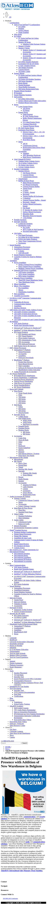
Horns (16, 105)
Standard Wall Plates (25, 512)
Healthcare (13, 640)
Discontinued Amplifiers (22, 557)
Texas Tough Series (25, 393)
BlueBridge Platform (21, 360)
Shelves (21, 450)
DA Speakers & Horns (22, 546)
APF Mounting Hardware (32, 155)
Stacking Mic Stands (25, 469)
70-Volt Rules (19, 675)
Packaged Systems (16, 608)
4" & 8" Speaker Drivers (26, 66)
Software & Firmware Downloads (30, 368)
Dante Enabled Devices (18, 530)
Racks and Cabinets (16, 389)
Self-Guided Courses (21, 708)
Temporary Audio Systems (23, 610)
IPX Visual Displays (25, 336)
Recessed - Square (29, 202)
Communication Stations (22, 304)
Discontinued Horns (21, 555)
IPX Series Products (21, 332)
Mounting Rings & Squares (32, 216)
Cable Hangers (28, 487)
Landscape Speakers (25, 223)
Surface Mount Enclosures (32, 212)
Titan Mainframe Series (26, 282)
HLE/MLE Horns (29, 140)
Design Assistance (16, 663)
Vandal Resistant (24, 85)
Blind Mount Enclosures (31, 183)
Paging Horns (23, 112)
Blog (11, 698)
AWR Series (27, 422)
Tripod (20, 467)
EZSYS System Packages (23, 611)
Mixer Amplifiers (20, 284)
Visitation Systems (20, 604)
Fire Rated (26, 208)
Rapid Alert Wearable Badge (24, 325)
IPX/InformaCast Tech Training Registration (29, 714)
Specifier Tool (19, 677)
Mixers (20, 290)
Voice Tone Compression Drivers (29, 241)
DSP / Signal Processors (18, 348)
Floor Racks (18, 391)
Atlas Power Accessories (22, 383)
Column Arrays (19, 548)
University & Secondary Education (22, 642)
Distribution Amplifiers (26, 292)
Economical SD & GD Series (28, 64)
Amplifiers (13, 261)
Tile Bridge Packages (25, 67)
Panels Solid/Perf (24, 448)
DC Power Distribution (22, 387)
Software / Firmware (17, 724)
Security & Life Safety (17, 613)
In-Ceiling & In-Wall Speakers (28, 237)
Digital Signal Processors (22, 534)
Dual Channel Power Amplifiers (29, 266)
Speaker (21, 481)
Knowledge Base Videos (22, 720)
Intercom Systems (16, 598)
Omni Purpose (28, 114)
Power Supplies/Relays (22, 385)
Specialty (21, 471)
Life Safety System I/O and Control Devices (29, 319)
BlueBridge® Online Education (29, 370)
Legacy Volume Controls (27, 506)
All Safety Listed (24, 71)
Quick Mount (27, 493)
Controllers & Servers (21, 302)
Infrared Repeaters (20, 526)
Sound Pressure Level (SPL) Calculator (27, 679)
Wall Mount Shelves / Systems (28, 454)
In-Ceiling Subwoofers (26, 99)
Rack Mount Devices (25, 364)
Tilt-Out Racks (23, 413)
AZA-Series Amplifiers (26, 274)
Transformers (22, 179)
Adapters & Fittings (29, 485)
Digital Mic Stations (21, 536)
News (12, 735)
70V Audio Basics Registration (24, 710)
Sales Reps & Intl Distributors (20, 733)
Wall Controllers (24, 366)
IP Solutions (14, 321)
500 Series (22, 399)
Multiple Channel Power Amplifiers (30, 268)
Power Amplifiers (20, 263)
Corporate (13, 638)
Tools (11, 671)
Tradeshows (18, 702)
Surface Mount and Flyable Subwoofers (32, 101)
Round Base (22, 465)
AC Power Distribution (18, 374)
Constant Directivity (30, 124)
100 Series (22, 403)
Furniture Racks (23, 428)
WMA (20, 407)
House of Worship (16, 646)
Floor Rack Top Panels (26, 455)
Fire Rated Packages (25, 235)
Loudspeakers (14, 23)
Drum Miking (27, 475)
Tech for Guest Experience (19, 657)
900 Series (26, 434)
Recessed (26, 194)
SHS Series (18, 34)
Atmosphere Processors (22, 247)
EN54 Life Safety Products (27, 239)
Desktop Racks (23, 430)
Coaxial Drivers (23, 69)
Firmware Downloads (25, 358)
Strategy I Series (24, 48)
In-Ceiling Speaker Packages (28, 62)
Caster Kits (22, 438)
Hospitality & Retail (16, 644)
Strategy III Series (24, 42)
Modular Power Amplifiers (23, 278)
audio (27, 842)
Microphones (18, 459)
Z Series (21, 251)
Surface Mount (23, 30)
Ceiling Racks (23, 416)
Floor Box (21, 510)
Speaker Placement (20, 673)
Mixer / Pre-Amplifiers (22, 286)
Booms (20, 477)
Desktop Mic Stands (30, 473)
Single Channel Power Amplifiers (30, 264)
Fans (20, 444)
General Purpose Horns (31, 126)
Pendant (21, 28)
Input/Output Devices (21, 544)
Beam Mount (22, 83)
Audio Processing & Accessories (25, 372)
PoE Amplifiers (19, 294)
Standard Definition (25, 516)
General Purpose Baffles (31, 186)
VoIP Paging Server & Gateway (25, 346)
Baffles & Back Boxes (26, 181)
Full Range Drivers (29, 173)
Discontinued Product (17, 552)
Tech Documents (15, 688)
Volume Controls (20, 498)
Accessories (22, 151)
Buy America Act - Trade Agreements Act (24, 550)
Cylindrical (26, 198)
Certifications (18, 696)
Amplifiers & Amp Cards (22, 538)
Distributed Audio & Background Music (23, 624)
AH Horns (26, 108)
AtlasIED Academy (16, 706)
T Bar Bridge (27, 218)
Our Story (13, 729)
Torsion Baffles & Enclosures (33, 196)
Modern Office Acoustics (18, 655)
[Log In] (6, 14)
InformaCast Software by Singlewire (27, 328)
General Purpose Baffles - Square (34, 200)
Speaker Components (21, 169)
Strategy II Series (24, 46)
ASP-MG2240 (23, 253)
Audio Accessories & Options (20, 496)
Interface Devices (20, 308)
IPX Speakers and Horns (27, 334)
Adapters (26, 153)
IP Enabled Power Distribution (24, 376)
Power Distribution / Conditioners (25, 377)
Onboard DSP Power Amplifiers (25, 270)
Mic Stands (18, 461)
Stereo (20, 502)
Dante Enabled (23, 32)
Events (12, 700)
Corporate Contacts (16, 731)
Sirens (20, 142)
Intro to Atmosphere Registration (25, 712)
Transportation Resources (22, 681)
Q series (25, 190)
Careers (12, 737)
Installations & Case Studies (19, 686)
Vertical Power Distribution (23, 381)
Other (20, 442)
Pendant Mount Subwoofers (28, 103)
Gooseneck (26, 491)
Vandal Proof (27, 188)
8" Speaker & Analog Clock (32, 210)
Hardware (21, 446)
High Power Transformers (32, 157)
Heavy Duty (22, 463)
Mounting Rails (28, 214)
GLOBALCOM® (20, 617)
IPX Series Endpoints (21, 584)
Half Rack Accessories (30, 424)
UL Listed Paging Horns (31, 122)
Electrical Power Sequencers (24, 379)
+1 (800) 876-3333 (7, 741)
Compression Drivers (30, 145)
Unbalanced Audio (24, 522)
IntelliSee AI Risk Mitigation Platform (27, 330)
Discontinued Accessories (23, 561)
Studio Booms (23, 479)
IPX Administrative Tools (27, 340)
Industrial (13, 647)
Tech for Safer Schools (17, 653)
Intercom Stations (20, 602)
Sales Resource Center (17, 725)
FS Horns (26, 110)
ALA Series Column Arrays (28, 163)
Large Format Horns (25, 106)
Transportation (15, 651)
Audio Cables (19, 520)
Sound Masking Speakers (23, 95)
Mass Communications (17, 565)
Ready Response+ (16, 667)
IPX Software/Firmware (26, 344)
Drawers (21, 452)
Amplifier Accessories (21, 296)
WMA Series (27, 420)
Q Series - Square (29, 192)
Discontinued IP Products (22, 559)
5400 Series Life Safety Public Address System (26, 310)
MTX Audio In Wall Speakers (33, 229)
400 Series (26, 432)
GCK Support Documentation (24, 692)
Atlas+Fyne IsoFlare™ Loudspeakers (27, 25)
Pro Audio (26, 227)
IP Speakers (18, 93)
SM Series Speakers (25, 81)
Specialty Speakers (20, 222)
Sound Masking (15, 245)
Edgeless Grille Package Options (34, 44)
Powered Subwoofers (30, 231)
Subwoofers (18, 97)
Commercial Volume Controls (28, 500)
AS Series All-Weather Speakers (29, 79)
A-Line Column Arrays (26, 167)
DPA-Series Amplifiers (26, 276)
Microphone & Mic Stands (19, 457)
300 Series (22, 411)
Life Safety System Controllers (24, 312)
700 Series (22, 397)
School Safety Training (22, 704)
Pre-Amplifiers (23, 288)
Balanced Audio (24, 524)
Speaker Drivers (24, 171)
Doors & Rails (23, 440)
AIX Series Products (21, 323)
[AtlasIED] (17, 9)
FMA (20, 395)
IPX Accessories (24, 342)
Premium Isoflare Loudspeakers (25, 532)
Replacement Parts (29, 494)
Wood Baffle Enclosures (26, 87)
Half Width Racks (24, 418)
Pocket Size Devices (25, 362)
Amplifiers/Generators (21, 249)
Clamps (25, 489)
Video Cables (18, 514)
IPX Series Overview (21, 615)
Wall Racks (18, 405)
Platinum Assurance (16, 665)
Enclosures (22, 243)
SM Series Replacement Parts (28, 89)
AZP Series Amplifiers (26, 272)
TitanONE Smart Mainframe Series (30, 280)
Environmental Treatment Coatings (26, 528)
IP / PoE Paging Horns (30, 116)
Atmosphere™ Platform (22, 350)
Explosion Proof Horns (26, 130)
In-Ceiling (21, 27)
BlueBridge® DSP (20, 632)
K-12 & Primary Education (19, 649)
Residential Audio (24, 225)
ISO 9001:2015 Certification (10, 898)
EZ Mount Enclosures (30, 184)
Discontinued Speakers (22, 554)
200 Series (22, 401)
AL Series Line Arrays (26, 165)
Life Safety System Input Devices (25, 314)
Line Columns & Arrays (22, 159)
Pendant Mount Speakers (22, 91)
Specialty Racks (19, 415)
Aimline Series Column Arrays (29, 161)
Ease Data (17, 694)
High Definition (23, 518)
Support (12, 661)
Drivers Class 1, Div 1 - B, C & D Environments (34, 133)
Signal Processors (24, 352)
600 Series (22, 409)
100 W (25, 144)
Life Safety (18, 233)
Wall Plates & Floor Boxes (23, 508)
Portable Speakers (20, 220)
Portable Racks (23, 426)
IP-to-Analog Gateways (26, 338)
